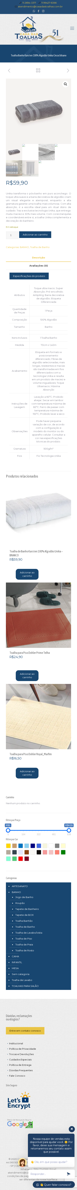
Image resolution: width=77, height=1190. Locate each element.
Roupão (20, 903)
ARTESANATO (20, 886)
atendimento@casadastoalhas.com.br (40, 6)
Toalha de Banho (40, 247)
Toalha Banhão (24, 920)
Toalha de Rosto (24, 950)
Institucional (16, 1043)
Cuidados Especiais (20, 1059)
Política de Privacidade (22, 1048)
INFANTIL (17, 962)
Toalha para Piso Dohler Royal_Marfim (30, 754)
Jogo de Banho (24, 897)
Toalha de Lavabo (22, 980)
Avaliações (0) (38, 265)
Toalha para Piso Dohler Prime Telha (29, 652)
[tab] (38, 258)
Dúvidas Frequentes (21, 1070)
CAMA (15, 956)
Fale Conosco (17, 1075)
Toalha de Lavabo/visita (28, 932)
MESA (15, 968)
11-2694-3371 (29, 2)
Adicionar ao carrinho (35, 234)
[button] (65, 84)
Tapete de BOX (24, 914)
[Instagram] (43, 11)
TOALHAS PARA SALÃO (25, 986)
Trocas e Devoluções (21, 1054)
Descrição (38, 257)
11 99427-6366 (49, 2)
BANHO (24, 247)
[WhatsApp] (34, 11)
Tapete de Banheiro (27, 909)
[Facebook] (38, 11)
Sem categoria (20, 974)
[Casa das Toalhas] (38, 29)
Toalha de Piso (23, 938)
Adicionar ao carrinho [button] (27, 574)
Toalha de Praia (24, 944)
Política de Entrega (20, 1064)
